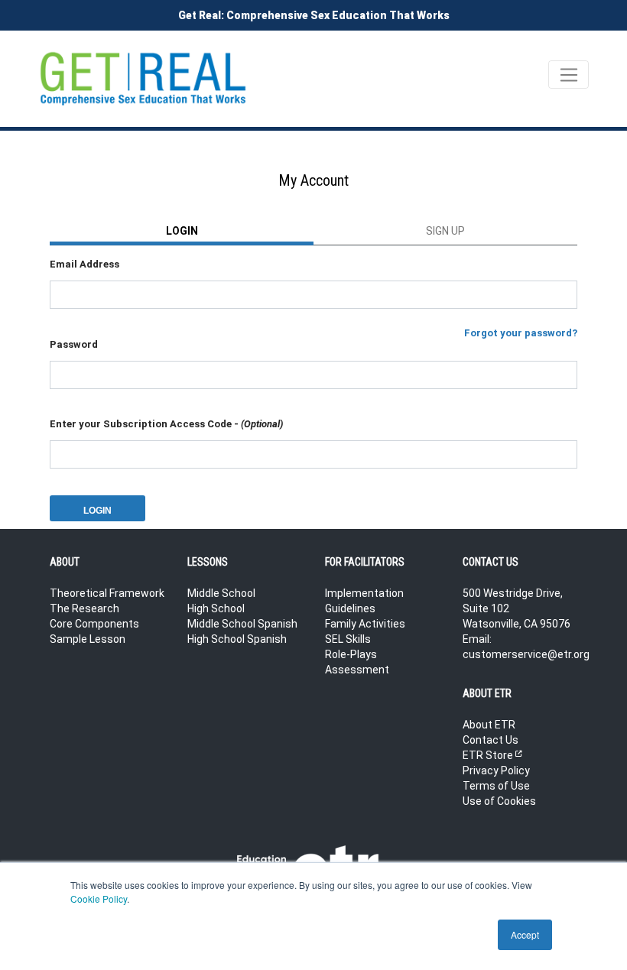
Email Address (84, 264)
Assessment (357, 669)
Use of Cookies (499, 801)
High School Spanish (237, 639)
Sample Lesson (87, 639)
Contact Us (490, 740)
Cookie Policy (98, 898)
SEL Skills (348, 639)
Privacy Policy (496, 770)
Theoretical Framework (107, 593)
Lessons (207, 562)
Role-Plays (351, 654)
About (65, 562)
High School (216, 608)
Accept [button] (525, 934)
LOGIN (182, 231)
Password (74, 344)
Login (97, 510)
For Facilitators (364, 562)
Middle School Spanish (242, 624)
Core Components (94, 624)
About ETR (489, 725)
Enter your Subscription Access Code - (166, 424)
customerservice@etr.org (526, 654)
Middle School (221, 593)
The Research (84, 608)
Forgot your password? (520, 333)
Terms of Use (496, 786)
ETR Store (492, 755)
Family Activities (365, 624)
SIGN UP (445, 231)
